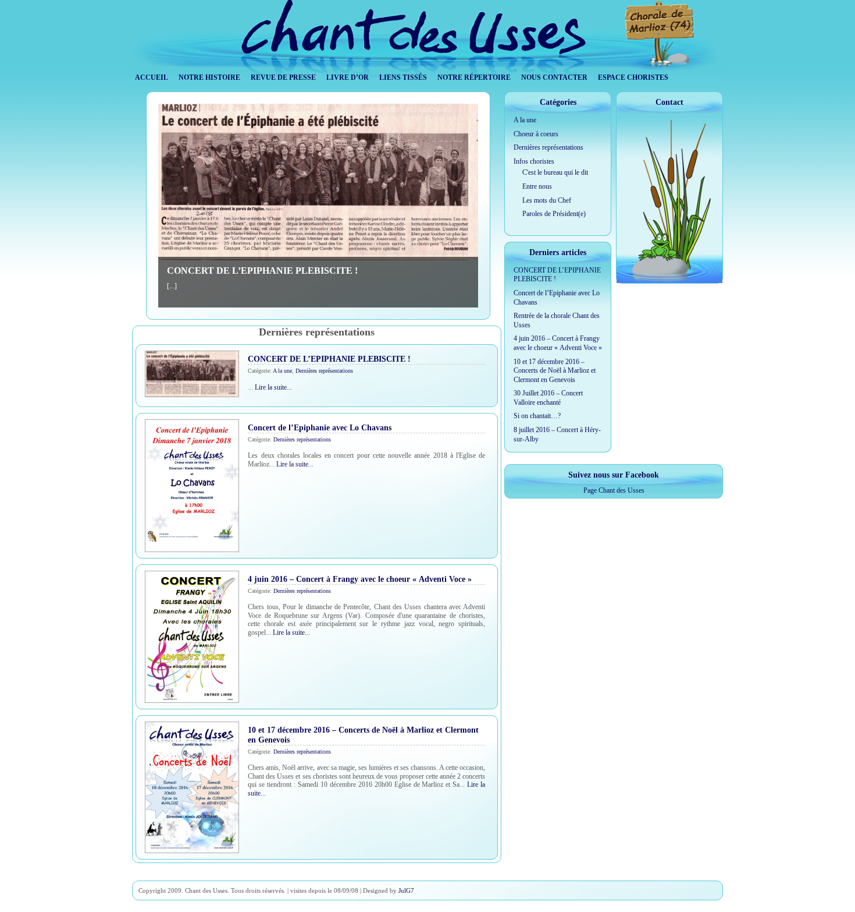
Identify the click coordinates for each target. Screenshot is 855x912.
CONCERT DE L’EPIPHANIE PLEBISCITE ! (262, 270)
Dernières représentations (324, 370)
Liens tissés (403, 77)
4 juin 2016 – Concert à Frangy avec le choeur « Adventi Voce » (360, 579)
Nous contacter (554, 77)
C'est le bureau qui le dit (555, 172)
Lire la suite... (273, 387)
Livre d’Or (347, 77)
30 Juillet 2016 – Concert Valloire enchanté (548, 397)
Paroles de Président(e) (554, 214)
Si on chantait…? (537, 416)
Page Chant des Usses (613, 490)
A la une (282, 370)
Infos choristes (534, 161)
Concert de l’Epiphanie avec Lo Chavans (319, 427)
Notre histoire (209, 77)
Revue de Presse (283, 77)
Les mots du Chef (546, 200)
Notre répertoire (474, 77)
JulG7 (406, 890)
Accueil (151, 77)
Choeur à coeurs (536, 134)
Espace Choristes (633, 77)
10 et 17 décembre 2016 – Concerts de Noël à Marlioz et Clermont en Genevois (555, 371)
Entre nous (537, 186)
